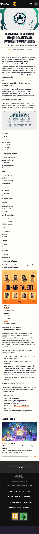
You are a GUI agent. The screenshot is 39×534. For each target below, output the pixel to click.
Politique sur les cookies (19, 497)
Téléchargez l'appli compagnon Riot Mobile (20, 466)
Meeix (6, 321)
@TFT (12, 395)
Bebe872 (7, 313)
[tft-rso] (15, 4)
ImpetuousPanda (10, 323)
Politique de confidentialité (19, 486)
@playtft (15, 398)
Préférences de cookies (19, 508)
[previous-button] (31, 456)
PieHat (6, 308)
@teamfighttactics (20, 401)
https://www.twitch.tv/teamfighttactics (18, 411)
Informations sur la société (19, 502)
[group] (19, 437)
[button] (9, 49)
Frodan (6, 316)
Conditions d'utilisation (19, 491)
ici (33, 96)
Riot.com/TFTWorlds (21, 406)
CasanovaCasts (9, 310)
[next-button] (35, 456)
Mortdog (7, 305)
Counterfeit (8, 318)
